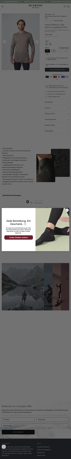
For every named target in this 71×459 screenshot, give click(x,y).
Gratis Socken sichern (18, 237)
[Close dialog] (67, 210)
